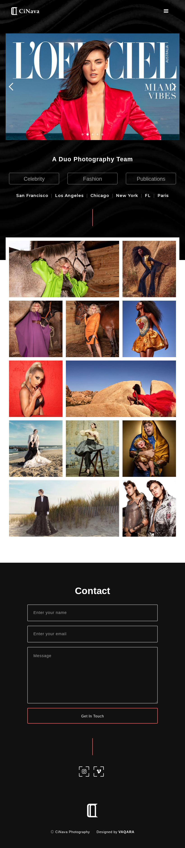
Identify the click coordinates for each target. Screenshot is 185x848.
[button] (166, 11)
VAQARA (126, 832)
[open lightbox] (64, 269)
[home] (25, 11)
